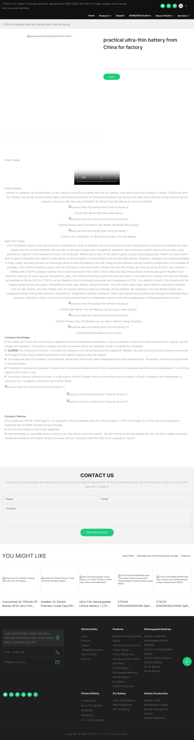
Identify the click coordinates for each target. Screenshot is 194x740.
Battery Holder (152, 700)
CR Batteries (88, 700)
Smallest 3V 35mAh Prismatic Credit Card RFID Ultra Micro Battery (58, 604)
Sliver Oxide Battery (124, 700)
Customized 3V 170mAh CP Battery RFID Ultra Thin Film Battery (19, 604)
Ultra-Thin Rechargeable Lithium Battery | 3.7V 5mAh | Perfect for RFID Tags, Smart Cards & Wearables (95, 604)
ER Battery (87, 715)
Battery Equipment (154, 717)
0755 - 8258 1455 (15, 652)
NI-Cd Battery (152, 666)
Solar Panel (128, 555)
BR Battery (87, 710)
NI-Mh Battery (152, 671)
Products (185, 555)
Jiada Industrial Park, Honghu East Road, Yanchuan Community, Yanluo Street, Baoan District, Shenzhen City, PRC (29, 638)
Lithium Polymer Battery (157, 657)
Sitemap (104, 733)
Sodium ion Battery (155, 636)
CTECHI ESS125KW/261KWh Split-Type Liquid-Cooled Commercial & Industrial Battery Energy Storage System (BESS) (134, 604)
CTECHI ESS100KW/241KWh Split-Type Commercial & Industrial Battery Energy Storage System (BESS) (172, 604)
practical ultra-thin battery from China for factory (42, 24)
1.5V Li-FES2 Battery (92, 720)
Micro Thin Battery (91, 705)
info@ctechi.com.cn (16, 662)
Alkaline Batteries (122, 704)
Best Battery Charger (156, 704)
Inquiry (112, 77)
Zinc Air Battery (121, 709)
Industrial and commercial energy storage (157, 555)
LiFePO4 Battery (153, 662)
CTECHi (6, 24)
